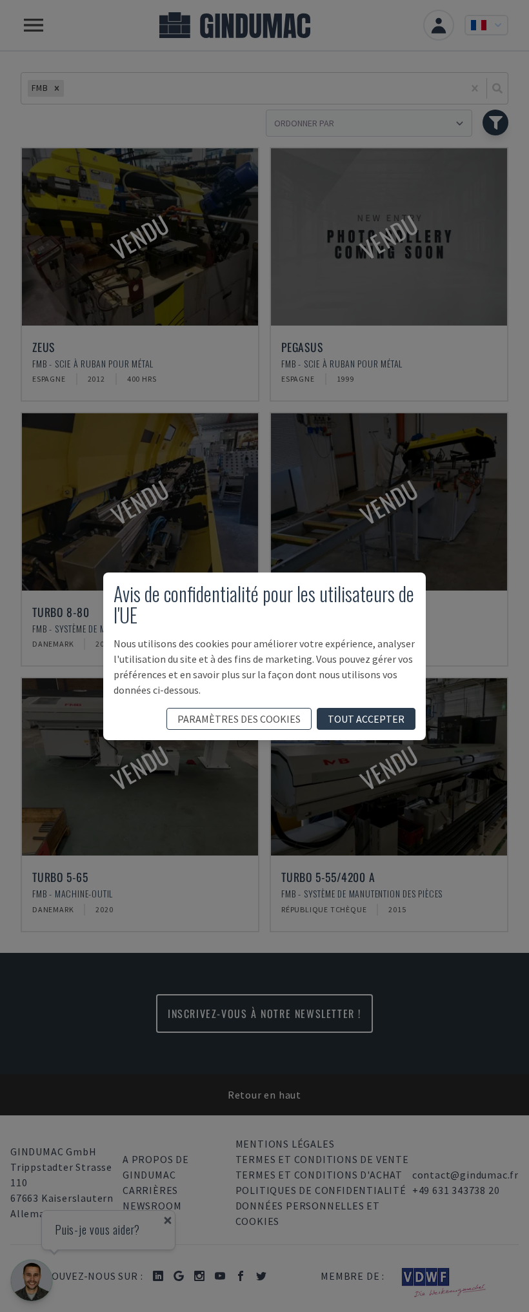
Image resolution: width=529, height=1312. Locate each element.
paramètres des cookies (239, 718)
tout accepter (366, 718)
